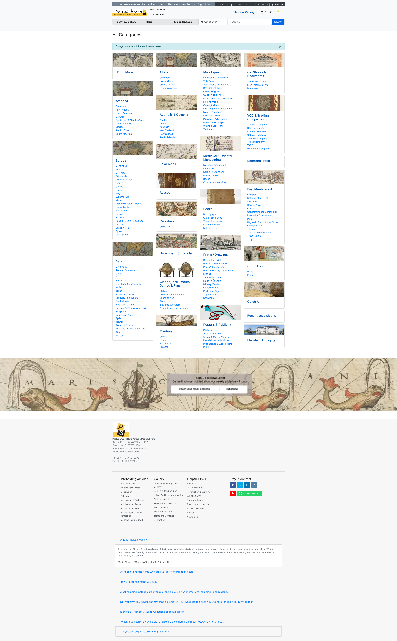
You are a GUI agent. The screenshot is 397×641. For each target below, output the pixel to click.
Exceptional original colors (217, 98)
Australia (164, 127)
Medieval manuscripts (215, 165)
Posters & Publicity (217, 324)
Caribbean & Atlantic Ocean (130, 120)
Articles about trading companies (131, 514)
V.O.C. (250, 145)
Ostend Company (256, 135)
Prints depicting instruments (175, 308)
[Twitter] (240, 484)
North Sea (121, 210)
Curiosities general (213, 94)
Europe (121, 160)
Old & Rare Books (212, 217)
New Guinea (166, 134)
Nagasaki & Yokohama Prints (262, 222)
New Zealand (167, 130)
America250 (122, 109)
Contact (239, 4)
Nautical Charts (211, 115)
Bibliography (210, 214)
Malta (119, 200)
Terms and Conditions (165, 516)
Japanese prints (212, 277)
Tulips (250, 239)
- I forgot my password (198, 492)
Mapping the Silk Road (131, 520)
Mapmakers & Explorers (132, 500)
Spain (119, 231)
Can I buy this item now (165, 491)
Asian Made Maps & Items (217, 84)
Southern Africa (168, 88)
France (119, 183)
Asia (119, 261)
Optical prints (210, 287)
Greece (120, 190)
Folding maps (210, 101)
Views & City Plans (213, 125)
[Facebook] (233, 484)
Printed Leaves (211, 175)
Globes (163, 291)
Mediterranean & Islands (129, 203)
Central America (124, 123)
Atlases (165, 192)
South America (124, 134)
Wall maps (208, 129)
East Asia (121, 280)
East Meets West (259, 189)
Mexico (120, 127)
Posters (207, 330)
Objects (164, 347)
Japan (119, 290)
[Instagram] (254, 484)
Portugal (120, 217)
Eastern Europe (124, 179)
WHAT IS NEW (194, 496)
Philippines (122, 311)
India (118, 287)
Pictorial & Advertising (215, 119)
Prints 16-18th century (215, 263)
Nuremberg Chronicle (176, 253)
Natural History (211, 228)
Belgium (120, 172)
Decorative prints (212, 260)
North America (124, 113)
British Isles (122, 176)
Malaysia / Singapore (127, 297)
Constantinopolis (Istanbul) (262, 212)
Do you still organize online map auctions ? (146, 631)
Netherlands (122, 207)
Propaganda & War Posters (217, 343)
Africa (164, 72)
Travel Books (254, 236)
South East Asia (124, 315)
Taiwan (119, 321)
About (248, 4)
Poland (119, 214)
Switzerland (122, 234)
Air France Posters (213, 333)
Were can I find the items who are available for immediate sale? (157, 571)
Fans (162, 301)
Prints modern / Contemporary (220, 270)
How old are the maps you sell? (138, 581)
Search (278, 21)
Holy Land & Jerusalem (128, 284)
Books (206, 178)
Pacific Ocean (123, 130)
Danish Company (256, 128)
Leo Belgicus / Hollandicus (217, 108)
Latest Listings (226, 4)
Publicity (208, 347)
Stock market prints (257, 85)
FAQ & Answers (161, 507)
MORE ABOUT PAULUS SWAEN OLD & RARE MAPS (143, 562)
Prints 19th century (213, 267)
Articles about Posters (131, 504)
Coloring (124, 496)
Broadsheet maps (213, 88)
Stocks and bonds (257, 81)
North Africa (166, 81)
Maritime (166, 331)
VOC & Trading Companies (258, 117)
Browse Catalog (244, 12)
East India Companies (259, 215)
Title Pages (209, 81)
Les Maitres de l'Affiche (216, 340)
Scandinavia (122, 227)
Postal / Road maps (213, 122)
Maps (250, 271)
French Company (256, 131)
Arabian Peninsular (126, 270)
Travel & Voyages (212, 221)
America (122, 101)
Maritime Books (211, 224)
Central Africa (167, 84)
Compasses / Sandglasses (174, 294)
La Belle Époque (212, 280)
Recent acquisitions (261, 315)
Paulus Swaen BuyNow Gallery (165, 485)
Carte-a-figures (212, 91)
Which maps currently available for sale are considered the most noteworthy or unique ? (172, 621)
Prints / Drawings (216, 255)
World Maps (124, 72)
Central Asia (122, 301)
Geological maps (212, 105)
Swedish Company (257, 138)
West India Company (258, 148)
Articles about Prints (130, 508)
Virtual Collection (195, 508)
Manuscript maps (212, 112)
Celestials (167, 221)
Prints (163, 340)
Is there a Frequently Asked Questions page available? (152, 611)
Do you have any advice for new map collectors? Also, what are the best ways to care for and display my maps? (186, 601)
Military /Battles (211, 284)
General (251, 194)
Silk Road (252, 201)
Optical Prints (254, 225)
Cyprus (120, 277)
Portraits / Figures (213, 291)
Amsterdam (192, 517)
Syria (118, 318)
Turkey (119, 335)
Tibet (118, 332)
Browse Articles (128, 483)
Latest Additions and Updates (168, 495)
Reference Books (259, 161)
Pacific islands (167, 137)
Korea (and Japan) (125, 294)
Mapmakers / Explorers (216, 77)
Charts (163, 336)
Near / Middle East (126, 304)
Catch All (253, 302)
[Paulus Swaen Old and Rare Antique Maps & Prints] (129, 12)
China (119, 273)
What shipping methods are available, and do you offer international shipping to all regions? (174, 591)
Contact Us (159, 520)
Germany (121, 186)
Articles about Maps (130, 487)
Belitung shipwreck (257, 198)
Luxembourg (122, 196)
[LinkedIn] (247, 484)
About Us (191, 483)
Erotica (207, 274)
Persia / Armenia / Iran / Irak (131, 308)
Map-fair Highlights (261, 340)
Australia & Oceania (174, 115)
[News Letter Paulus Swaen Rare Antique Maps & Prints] (198, 384)
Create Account (261, 4)
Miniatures (209, 168)
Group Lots (255, 266)
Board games (167, 298)
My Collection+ (277, 4)
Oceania (164, 123)
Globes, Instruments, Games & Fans (175, 283)
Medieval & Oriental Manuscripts (217, 158)
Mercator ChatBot (163, 511)
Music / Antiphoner (213, 172)
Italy (118, 193)
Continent (121, 106)
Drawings (208, 298)
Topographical (211, 294)
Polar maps (168, 164)
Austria (119, 169)
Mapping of (126, 492)
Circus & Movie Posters (216, 337)
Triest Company (256, 141)
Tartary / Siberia (124, 325)
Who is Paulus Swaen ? (133, 539)
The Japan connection (259, 232)
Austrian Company (257, 124)
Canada (120, 116)
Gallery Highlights (162, 499)
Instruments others (170, 304)
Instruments (166, 343)
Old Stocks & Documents (256, 74)
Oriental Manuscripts (214, 182)
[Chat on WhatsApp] (249, 493)
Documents (253, 88)
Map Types (211, 72)
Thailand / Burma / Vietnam (130, 328)
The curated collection (165, 503)
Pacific (163, 120)
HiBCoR (191, 512)
